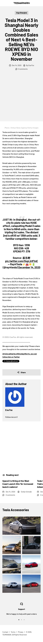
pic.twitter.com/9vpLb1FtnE (21, 261)
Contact (5, 632)
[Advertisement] (21, 98)
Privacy (20, 632)
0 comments (23, 69)
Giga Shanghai (21, 13)
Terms (13, 632)
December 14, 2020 (29, 267)
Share (23, 372)
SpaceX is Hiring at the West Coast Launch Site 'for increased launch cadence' (17, 484)
